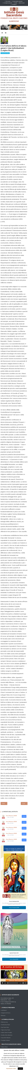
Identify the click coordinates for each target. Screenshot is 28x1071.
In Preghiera (14, 4)
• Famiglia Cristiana (5, 1040)
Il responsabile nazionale (17, 1)
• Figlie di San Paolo (5, 1030)
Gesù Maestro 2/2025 (11, 833)
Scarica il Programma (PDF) (14, 907)
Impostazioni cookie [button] (11, 1068)
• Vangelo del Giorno (5, 1012)
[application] (14, 974)
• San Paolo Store (5, 1027)
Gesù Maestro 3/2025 (11, 827)
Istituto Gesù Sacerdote (14, 13)
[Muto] (23, 983)
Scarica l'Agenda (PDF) (14, 959)
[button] (14, 974)
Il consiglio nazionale (8, 2)
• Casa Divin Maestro (6, 1037)
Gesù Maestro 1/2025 (11, 839)
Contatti (15, 2)
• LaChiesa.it (4, 1010)
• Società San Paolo (5, 1024)
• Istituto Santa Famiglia (6, 1032)
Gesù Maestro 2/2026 (11, 815)
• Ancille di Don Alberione (6, 1035)
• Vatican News (4, 1047)
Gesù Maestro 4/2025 (11, 821)
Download (24, 816)
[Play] (2, 983)
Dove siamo (8, 1)
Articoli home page (5, 53)
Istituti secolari (22, 2)
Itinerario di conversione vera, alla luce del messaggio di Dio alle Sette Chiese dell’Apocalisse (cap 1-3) (5, 803)
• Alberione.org (4, 1022)
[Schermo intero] (25, 983)
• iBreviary (3, 1015)
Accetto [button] (20, 1068)
